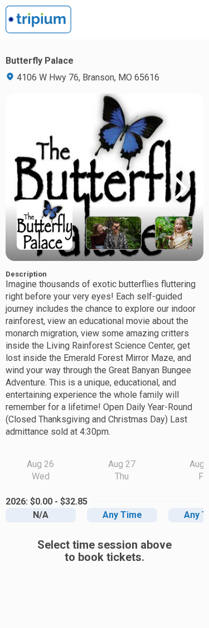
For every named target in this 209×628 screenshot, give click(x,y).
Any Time (122, 515)
